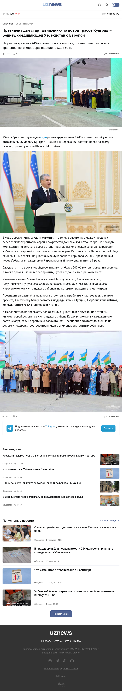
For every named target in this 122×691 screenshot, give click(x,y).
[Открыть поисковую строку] (99, 5)
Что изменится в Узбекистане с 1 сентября (63, 570)
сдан (43, 137)
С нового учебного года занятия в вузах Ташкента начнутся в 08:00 (75, 529)
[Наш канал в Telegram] (57, 661)
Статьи (58, 640)
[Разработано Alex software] (61, 684)
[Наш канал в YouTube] (72, 661)
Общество (8, 23)
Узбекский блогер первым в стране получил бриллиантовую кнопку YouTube (74, 593)
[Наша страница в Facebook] (65, 661)
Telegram (50, 426)
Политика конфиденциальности (61, 668)
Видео (77, 640)
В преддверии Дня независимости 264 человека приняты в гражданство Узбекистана (73, 550)
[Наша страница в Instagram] (50, 661)
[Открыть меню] (4, 5)
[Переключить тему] (115, 5)
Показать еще (61, 614)
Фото (68, 640)
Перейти (108, 428)
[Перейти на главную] (52, 5)
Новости (46, 640)
